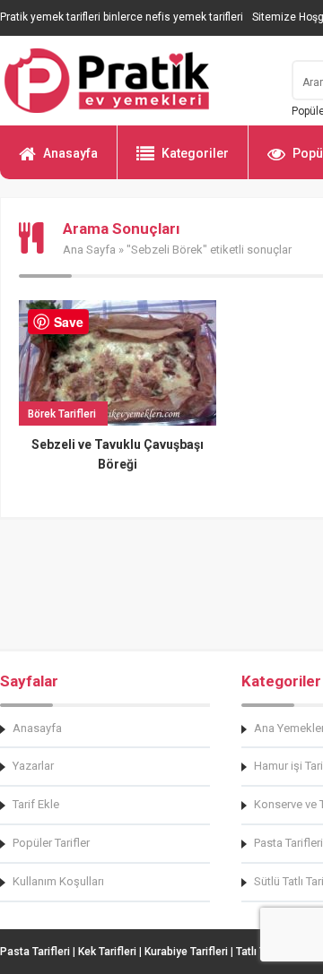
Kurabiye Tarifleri (186, 951)
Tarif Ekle (36, 804)
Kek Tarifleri (107, 951)
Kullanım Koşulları (58, 881)
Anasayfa (70, 153)
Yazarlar (33, 765)
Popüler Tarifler (51, 842)
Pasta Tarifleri (35, 951)
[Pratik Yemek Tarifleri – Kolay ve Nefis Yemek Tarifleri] (134, 80)
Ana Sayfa (89, 249)
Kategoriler (195, 153)
